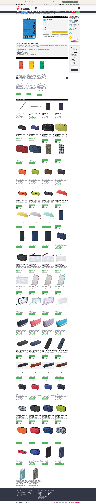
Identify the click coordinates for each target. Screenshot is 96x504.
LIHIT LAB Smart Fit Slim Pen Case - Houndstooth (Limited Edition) (60, 156)
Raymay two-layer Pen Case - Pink (34, 329)
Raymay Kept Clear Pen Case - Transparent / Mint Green (60, 265)
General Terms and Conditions (30, 499)
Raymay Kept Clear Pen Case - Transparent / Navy (34, 265)
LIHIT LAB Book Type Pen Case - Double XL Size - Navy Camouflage (48, 438)
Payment (39, 494)
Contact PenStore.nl (31, 493)
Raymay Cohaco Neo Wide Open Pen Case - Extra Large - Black (22, 351)
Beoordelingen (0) (28, 43)
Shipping (35, 43)
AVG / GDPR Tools (41, 498)
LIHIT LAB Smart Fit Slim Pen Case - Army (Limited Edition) (47, 156)
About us (29, 492)
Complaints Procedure (41, 497)
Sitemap (29, 500)
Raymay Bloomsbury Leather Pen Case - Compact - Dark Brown (61, 373)
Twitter (50, 493)
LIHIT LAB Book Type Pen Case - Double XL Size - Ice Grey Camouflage (61, 438)
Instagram (50, 494)
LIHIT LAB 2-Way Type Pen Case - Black (48, 200)
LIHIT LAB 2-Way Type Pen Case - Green (35, 200)
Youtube (50, 495)
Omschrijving (20, 43)
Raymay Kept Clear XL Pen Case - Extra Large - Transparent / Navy (22, 308)
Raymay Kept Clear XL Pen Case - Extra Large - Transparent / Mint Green (35, 308)
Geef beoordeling (56, 36)
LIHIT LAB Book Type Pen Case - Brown (48, 178)
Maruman (46, 22)
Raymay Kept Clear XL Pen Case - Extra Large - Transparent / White (61, 308)
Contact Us (40, 492)
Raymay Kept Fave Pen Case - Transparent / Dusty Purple (33, 287)
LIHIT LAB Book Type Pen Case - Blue (48, 393)
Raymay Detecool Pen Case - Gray (34, 480)
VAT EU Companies (31, 494)
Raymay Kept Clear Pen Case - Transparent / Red (47, 265)
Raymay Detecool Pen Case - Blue (60, 458)
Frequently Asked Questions (42, 496)
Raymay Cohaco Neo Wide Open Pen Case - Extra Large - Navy (35, 351)
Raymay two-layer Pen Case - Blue (60, 329)
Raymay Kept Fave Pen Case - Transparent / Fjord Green (59, 287)
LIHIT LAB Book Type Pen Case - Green (35, 178)
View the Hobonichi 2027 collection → (70, 1)
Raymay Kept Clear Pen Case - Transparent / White (21, 287)
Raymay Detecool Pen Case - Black (47, 458)
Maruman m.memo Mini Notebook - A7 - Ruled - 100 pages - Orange (20, 71)
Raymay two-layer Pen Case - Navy (21, 329)
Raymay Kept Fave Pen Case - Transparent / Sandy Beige (46, 287)
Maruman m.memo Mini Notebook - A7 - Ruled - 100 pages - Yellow (30, 71)
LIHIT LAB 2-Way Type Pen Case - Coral (22, 458)
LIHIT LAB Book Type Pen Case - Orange (22, 178)
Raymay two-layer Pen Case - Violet (48, 329)
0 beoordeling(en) (50, 36)
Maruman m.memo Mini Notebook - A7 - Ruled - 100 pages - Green (41, 71)
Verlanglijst (52, 34)
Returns (39, 495)
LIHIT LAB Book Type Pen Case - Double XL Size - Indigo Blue (48, 416)
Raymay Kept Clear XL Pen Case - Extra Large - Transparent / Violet (48, 308)
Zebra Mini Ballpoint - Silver (20, 113)
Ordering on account (31, 495)
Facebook (50, 492)
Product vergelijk (59, 34)
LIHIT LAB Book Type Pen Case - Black (61, 178)
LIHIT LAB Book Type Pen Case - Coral (35, 393)
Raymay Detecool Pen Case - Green (21, 480)
